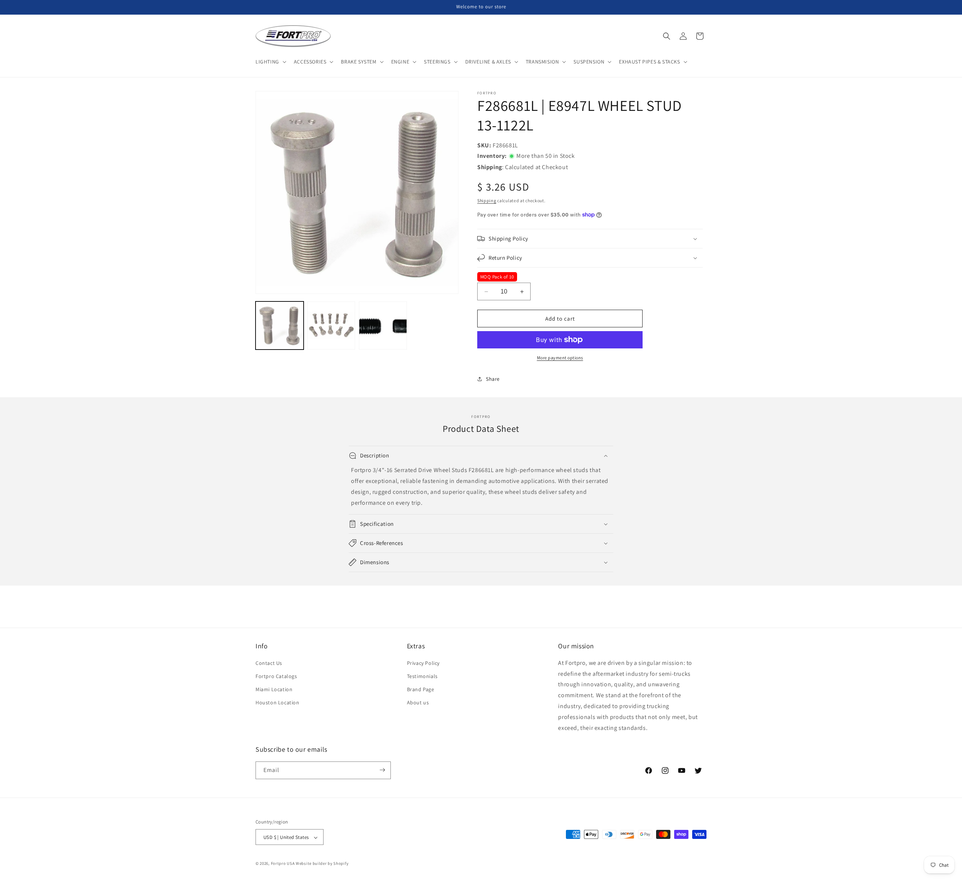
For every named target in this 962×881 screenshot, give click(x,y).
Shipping (486, 200)
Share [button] (493, 378)
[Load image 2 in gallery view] (331, 325)
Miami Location (274, 689)
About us (418, 702)
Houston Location (277, 702)
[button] (270, 62)
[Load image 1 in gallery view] (280, 325)
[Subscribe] (382, 770)
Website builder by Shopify (322, 863)
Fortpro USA (283, 863)
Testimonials (422, 676)
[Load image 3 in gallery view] (383, 325)
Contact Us (269, 663)
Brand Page (420, 689)
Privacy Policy (423, 663)
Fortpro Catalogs (276, 676)
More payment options (560, 357)
